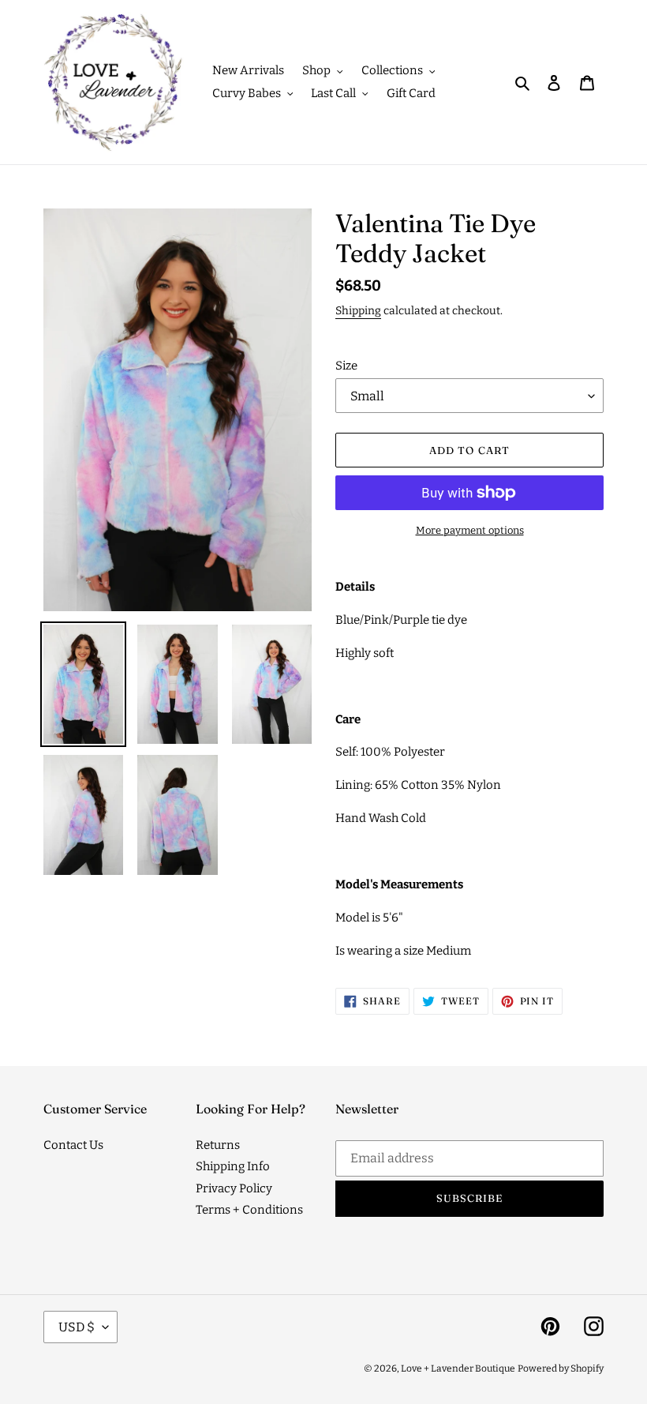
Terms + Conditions (249, 1210)
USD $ (76, 1327)
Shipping (358, 310)
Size (346, 366)
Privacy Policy (234, 1188)
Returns (218, 1145)
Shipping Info (233, 1166)
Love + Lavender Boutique (458, 1368)
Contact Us (73, 1145)
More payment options (470, 530)
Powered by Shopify (561, 1368)
